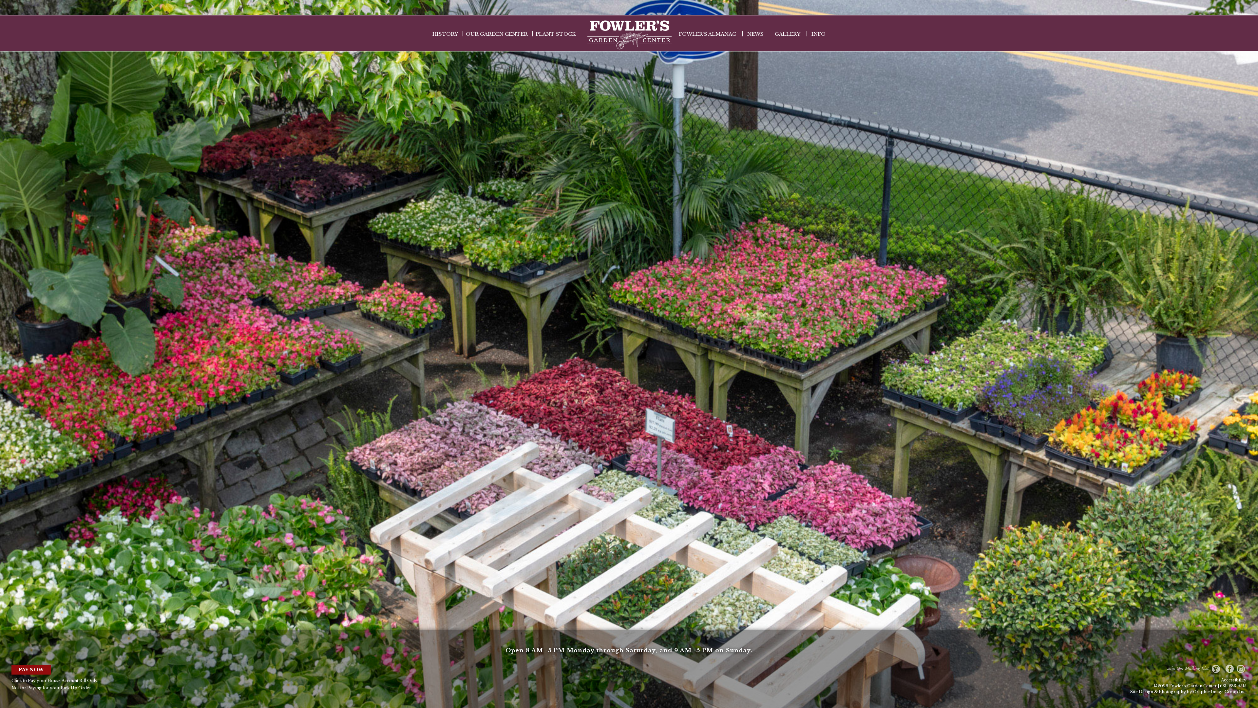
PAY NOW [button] (31, 670)
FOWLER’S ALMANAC (707, 34)
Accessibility (1234, 680)
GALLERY (787, 34)
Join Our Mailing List (1189, 668)
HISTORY (445, 34)
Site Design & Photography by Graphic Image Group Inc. (1188, 691)
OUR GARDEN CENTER (497, 34)
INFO (818, 34)
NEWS (755, 34)
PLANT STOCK (556, 34)
